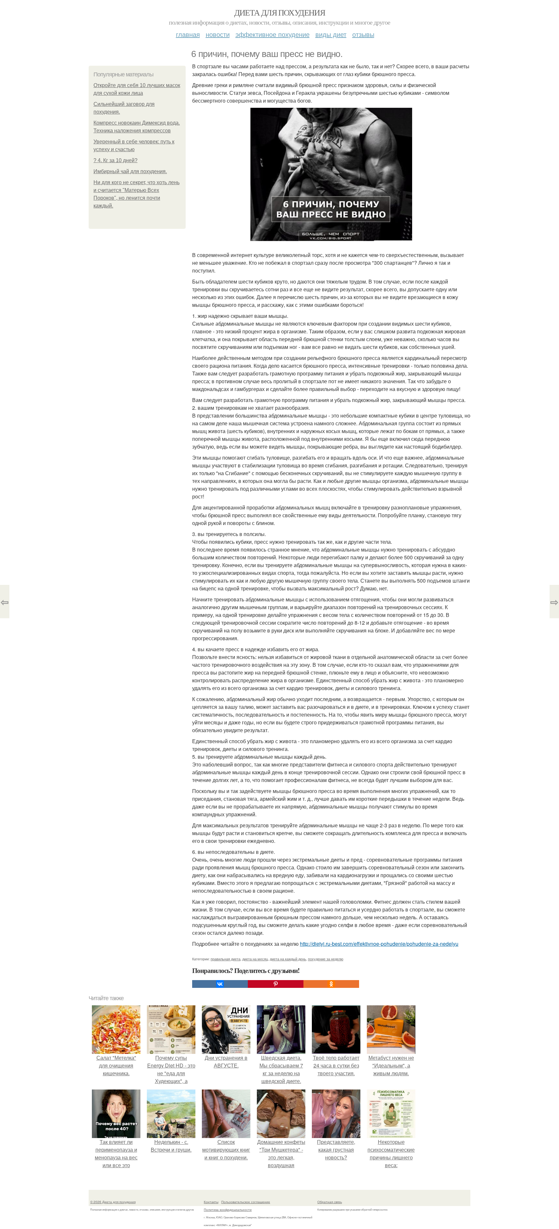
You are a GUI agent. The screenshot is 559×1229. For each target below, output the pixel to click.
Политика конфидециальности (228, 1209)
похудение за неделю (325, 958)
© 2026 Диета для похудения (113, 1202)
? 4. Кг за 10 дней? (115, 160)
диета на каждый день (288, 958)
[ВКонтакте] (220, 984)
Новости (218, 34)
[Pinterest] (275, 984)
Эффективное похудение (273, 34)
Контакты (211, 1202)
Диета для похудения (279, 12)
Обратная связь (329, 1202)
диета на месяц (255, 958)
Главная (188, 34)
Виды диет (330, 34)
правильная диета (225, 958)
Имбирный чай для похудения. (130, 171)
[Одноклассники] (331, 984)
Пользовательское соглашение (245, 1202)
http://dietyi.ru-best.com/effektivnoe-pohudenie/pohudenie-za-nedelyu (379, 943)
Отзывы (363, 34)
